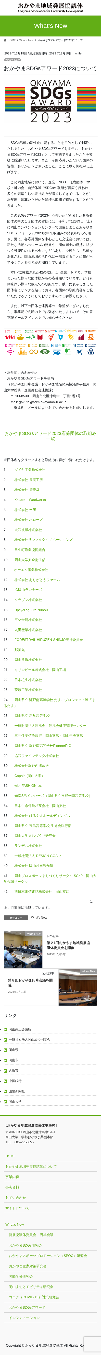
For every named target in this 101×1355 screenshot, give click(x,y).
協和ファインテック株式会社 (36, 756)
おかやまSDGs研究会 (25, 1245)
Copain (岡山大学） (29, 776)
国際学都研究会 (21, 1276)
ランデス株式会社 (28, 846)
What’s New (12, 59)
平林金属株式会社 (28, 620)
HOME (10, 1156)
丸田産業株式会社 (28, 630)
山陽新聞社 (17, 1091)
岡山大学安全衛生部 (29, 560)
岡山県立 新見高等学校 (31, 716)
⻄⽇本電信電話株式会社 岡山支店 (41, 891)
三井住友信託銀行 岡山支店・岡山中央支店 (48, 736)
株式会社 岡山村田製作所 (33, 866)
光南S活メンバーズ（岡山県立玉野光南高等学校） (53, 796)
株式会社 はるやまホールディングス (42, 816)
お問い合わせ (15, 1198)
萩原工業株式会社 (28, 690)
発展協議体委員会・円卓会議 (31, 1235)
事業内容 (12, 1177)
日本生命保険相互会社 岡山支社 (39, 806)
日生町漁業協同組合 (29, 550)
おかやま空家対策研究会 (28, 1266)
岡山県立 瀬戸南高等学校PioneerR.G (42, 746)
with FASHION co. (28, 786)
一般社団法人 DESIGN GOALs (37, 856)
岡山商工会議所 (20, 1029)
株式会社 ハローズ (28, 520)
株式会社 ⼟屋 (25, 510)
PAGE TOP (93, 1309)
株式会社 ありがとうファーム (37, 580)
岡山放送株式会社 (28, 660)
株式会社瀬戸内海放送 (31, 766)
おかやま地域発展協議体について (31, 1166)
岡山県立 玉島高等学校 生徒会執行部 (42, 826)
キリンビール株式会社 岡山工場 (40, 670)
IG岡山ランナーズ (27, 590)
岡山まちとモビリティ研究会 (31, 1287)
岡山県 (13, 1050)
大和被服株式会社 (28, 530)
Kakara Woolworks (30, 500)
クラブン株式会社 (28, 600)
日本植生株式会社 (28, 680)
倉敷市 (13, 1070)
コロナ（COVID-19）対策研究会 (34, 1297)
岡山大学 (15, 1101)
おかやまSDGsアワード (27, 1307)
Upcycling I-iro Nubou (30, 610)
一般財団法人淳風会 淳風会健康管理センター (50, 726)
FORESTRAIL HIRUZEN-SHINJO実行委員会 (48, 640)
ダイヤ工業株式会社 (29, 470)
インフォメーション (24, 1318)
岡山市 (13, 1060)
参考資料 (12, 1187)
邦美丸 (19, 650)
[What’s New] (23, 949)
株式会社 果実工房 (28, 480)
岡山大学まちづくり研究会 (34, 836)
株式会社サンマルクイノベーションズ (43, 540)
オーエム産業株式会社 (31, 570)
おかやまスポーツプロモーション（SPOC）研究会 (48, 1256)
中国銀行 (15, 1081)
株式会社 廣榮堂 (26, 490)
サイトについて (17, 1208)
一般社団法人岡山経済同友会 (29, 1039)
